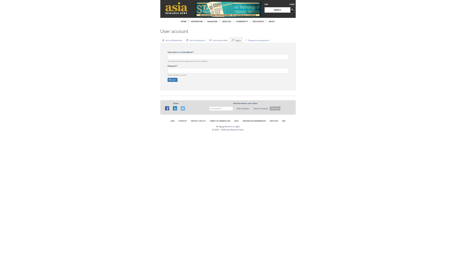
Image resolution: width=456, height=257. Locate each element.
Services (226, 21)
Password (173, 65)
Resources (258, 21)
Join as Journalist (220, 40)
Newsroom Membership (254, 121)
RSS (283, 121)
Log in (238, 41)
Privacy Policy (198, 121)
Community (242, 21)
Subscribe (275, 108)
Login (291, 4)
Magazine (212, 21)
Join (266, 4)
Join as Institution (197, 40)
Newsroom (197, 21)
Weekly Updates (260, 108)
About (272, 21)
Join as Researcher (174, 40)
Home (184, 21)
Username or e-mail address (181, 51)
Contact (183, 121)
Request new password (259, 40)
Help (236, 121)
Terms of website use (220, 121)
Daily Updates (243, 108)
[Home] (177, 8)
